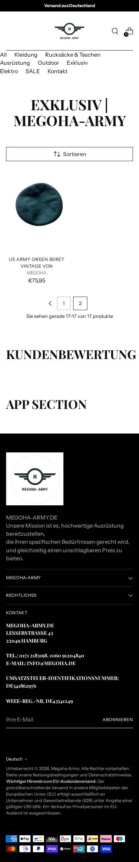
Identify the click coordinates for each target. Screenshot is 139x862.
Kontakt (57, 71)
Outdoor (48, 62)
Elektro (9, 71)
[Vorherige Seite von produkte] (50, 303)
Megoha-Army (65, 768)
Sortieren (74, 154)
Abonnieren (118, 719)
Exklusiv (77, 62)
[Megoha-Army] (69, 31)
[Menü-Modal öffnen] (10, 31)
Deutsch (14, 759)
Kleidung (26, 54)
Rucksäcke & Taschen (73, 54)
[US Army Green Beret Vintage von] (36, 210)
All (3, 54)
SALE (33, 71)
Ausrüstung (15, 62)
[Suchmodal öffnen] (115, 31)
